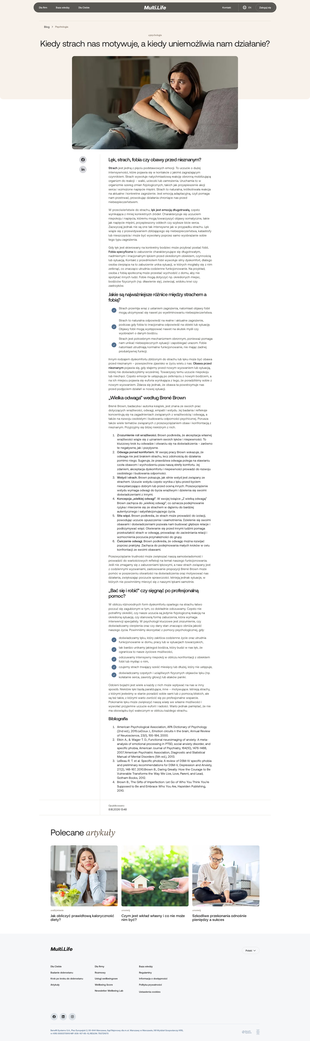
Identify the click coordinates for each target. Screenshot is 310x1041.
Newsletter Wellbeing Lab (109, 990)
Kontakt (226, 7)
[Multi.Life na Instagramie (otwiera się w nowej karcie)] (72, 1016)
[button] (43, 7)
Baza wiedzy (146, 966)
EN (249, 7)
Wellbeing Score (104, 984)
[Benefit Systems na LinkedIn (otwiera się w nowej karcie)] (63, 1016)
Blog (47, 26)
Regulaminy (145, 972)
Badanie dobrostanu (62, 972)
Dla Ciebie (56, 966)
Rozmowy (100, 972)
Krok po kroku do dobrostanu (67, 978)
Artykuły (55, 984)
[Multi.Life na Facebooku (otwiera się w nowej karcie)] (54, 1016)
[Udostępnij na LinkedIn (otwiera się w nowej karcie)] (83, 169)
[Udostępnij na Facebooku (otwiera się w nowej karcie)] (83, 159)
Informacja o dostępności (153, 978)
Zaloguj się (265, 7)
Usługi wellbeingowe (106, 978)
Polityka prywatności (150, 984)
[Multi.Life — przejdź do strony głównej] (155, 7)
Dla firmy (99, 966)
